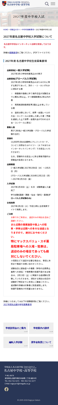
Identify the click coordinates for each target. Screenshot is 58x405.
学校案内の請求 (41, 328)
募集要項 (13, 52)
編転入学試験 (16, 342)
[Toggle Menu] (53, 3)
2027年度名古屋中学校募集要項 (17, 304)
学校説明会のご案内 (16, 328)
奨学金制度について (41, 342)
